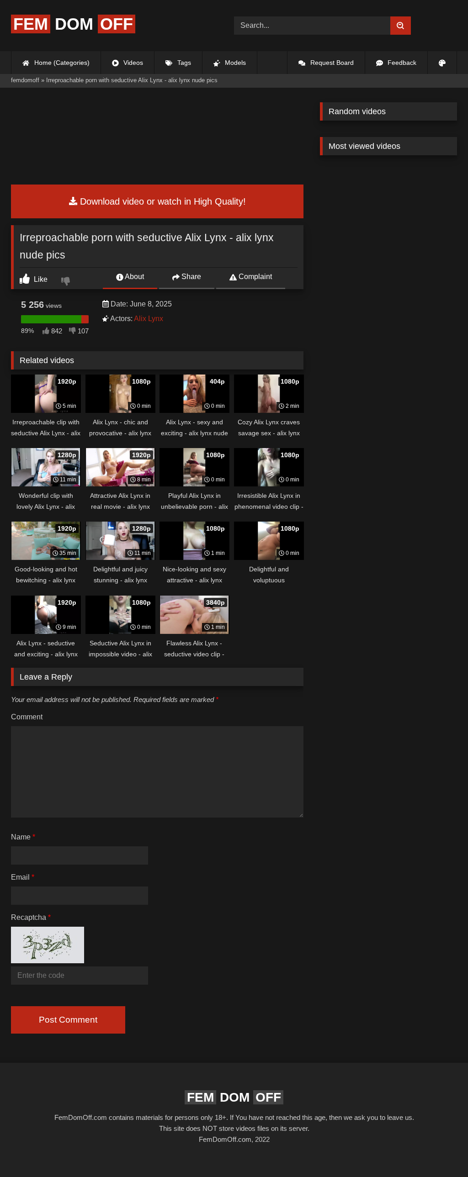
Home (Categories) (61, 62)
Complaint (254, 276)
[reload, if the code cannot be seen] (47, 960)
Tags (183, 62)
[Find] (400, 25)
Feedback (401, 62)
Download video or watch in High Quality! (161, 201)
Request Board (331, 62)
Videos (132, 62)
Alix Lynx (148, 318)
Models (234, 62)
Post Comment (68, 1019)
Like (40, 279)
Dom (73, 24)
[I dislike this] (66, 282)
